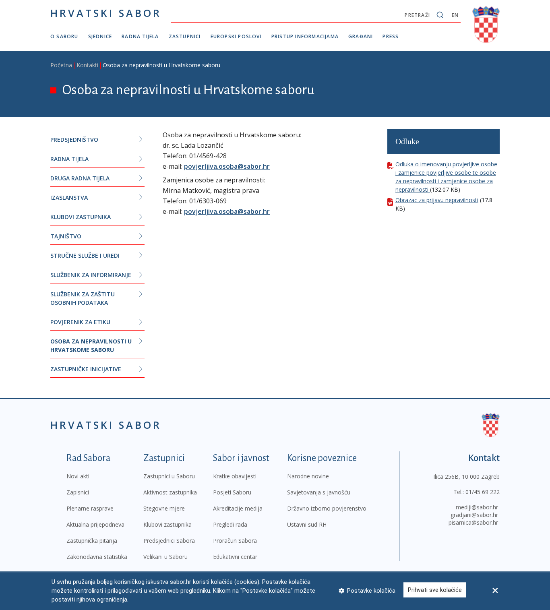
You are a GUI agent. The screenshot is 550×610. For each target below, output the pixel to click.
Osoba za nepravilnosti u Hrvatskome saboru (91, 345)
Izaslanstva (69, 197)
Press (391, 36)
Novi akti (77, 476)
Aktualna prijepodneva (95, 524)
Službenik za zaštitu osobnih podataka (82, 298)
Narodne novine (308, 476)
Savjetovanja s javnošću (318, 492)
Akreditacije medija (238, 508)
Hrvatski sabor (105, 13)
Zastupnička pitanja (91, 540)
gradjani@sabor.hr (474, 515)
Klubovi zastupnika (80, 217)
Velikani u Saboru (165, 556)
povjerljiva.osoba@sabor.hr (227, 166)
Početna (61, 65)
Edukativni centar (235, 556)
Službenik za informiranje (90, 275)
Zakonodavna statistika (96, 556)
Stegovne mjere (164, 508)
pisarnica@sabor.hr (473, 522)
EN (455, 15)
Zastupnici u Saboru (169, 476)
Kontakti (87, 65)
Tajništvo (65, 236)
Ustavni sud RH (307, 524)
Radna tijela (140, 36)
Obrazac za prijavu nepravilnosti (436, 200)
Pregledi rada (230, 524)
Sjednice (100, 36)
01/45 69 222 (482, 492)
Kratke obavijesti (234, 476)
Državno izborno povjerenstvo (326, 508)
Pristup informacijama (305, 36)
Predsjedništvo (74, 139)
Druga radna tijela (80, 178)
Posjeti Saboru (232, 492)
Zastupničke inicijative (85, 369)
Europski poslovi (236, 36)
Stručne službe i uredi (85, 255)
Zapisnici (77, 492)
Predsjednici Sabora (169, 540)
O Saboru (64, 36)
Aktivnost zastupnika (170, 492)
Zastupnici (185, 36)
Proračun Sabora (235, 540)
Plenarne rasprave (90, 508)
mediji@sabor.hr (477, 507)
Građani (360, 36)
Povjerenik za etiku (80, 322)
